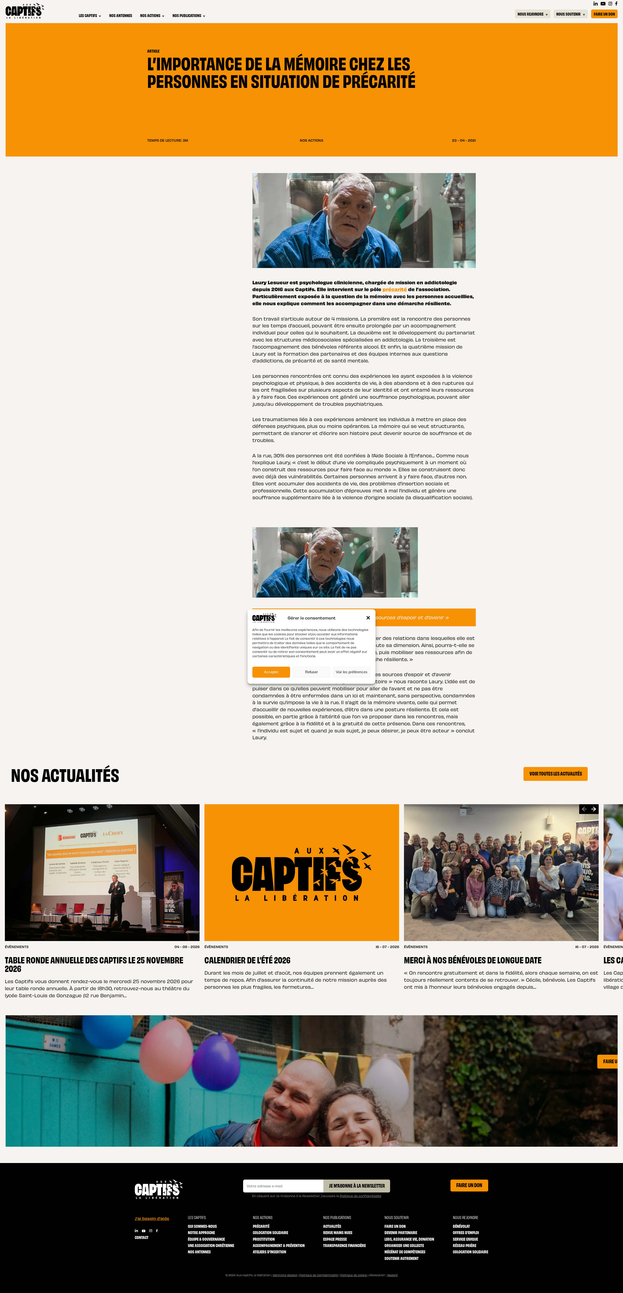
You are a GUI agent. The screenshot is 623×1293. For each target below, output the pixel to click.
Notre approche (201, 1232)
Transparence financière (344, 1245)
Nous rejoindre (530, 13)
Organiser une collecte (404, 1245)
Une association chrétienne (211, 1245)
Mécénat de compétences (405, 1251)
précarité (395, 289)
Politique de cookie (353, 1275)
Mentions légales (285, 1275)
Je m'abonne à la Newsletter (357, 1185)
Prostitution (264, 1239)
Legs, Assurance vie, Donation (409, 1239)
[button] (368, 617)
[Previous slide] (584, 809)
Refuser (311, 672)
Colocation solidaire (270, 1232)
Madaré (392, 1275)
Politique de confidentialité (360, 1196)
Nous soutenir (568, 13)
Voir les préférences (351, 672)
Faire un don (604, 13)
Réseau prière (464, 1245)
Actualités (332, 1226)
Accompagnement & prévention (279, 1245)
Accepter (271, 672)
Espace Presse (335, 1239)
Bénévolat (461, 1226)
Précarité (261, 1226)
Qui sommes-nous (202, 1226)
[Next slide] (594, 809)
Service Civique (465, 1239)
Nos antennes (120, 15)
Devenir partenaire (401, 1232)
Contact (141, 1237)
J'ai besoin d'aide (152, 1218)
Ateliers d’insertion (269, 1251)
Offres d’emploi (466, 1232)
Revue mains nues (337, 1232)
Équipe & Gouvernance (206, 1239)
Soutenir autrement (402, 1258)
